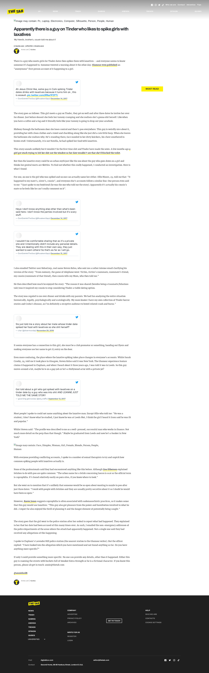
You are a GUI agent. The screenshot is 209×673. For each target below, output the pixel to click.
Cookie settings (153, 622)
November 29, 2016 (45, 330)
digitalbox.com (47, 660)
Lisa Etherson (110, 469)
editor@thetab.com (101, 660)
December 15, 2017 (59, 253)
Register (71, 636)
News (55, 11)
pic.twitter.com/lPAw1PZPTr (42, 95)
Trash (78, 11)
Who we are (171, 5)
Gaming (101, 11)
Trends (149, 11)
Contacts (150, 618)
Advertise (191, 5)
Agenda (125, 11)
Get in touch (114, 621)
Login (70, 640)
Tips (199, 5)
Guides (198, 11)
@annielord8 (20, 573)
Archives (71, 622)
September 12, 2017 (57, 399)
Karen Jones (30, 501)
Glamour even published (104, 65)
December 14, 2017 (59, 98)
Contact (181, 5)
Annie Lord (24, 49)
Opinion (174, 11)
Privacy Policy (74, 618)
